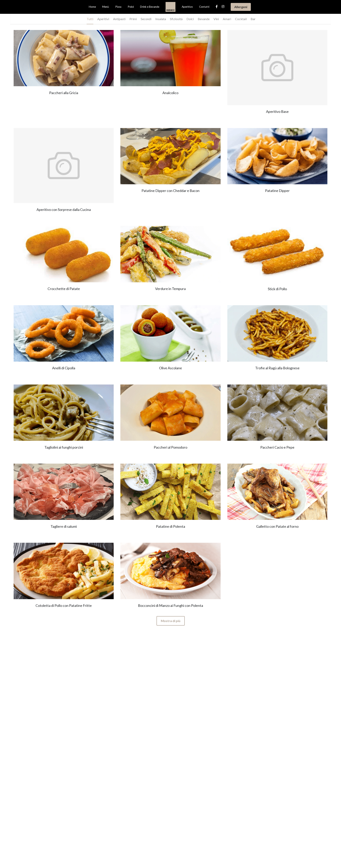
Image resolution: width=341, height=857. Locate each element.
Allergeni (240, 7)
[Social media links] (217, 6)
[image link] (170, 6)
